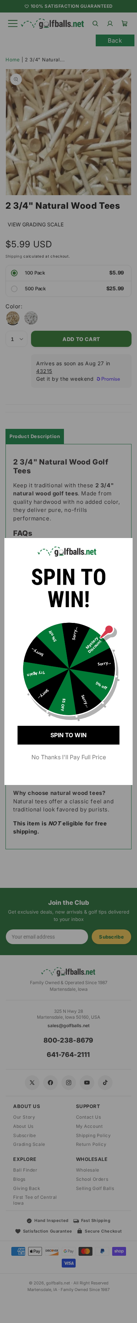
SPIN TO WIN (68, 735)
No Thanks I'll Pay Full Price (68, 757)
